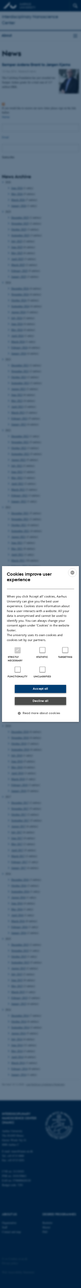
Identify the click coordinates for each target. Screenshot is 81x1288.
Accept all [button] (40, 689)
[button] (40, 713)
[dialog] (40, 644)
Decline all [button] (40, 701)
